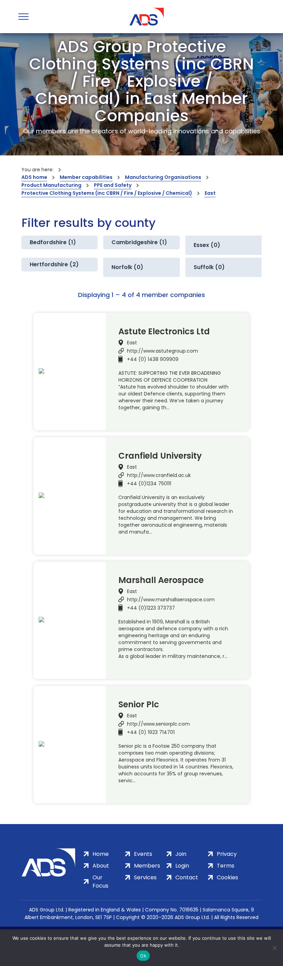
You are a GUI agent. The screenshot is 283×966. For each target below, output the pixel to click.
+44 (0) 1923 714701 (151, 732)
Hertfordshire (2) (54, 264)
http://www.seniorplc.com (158, 723)
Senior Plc (138, 704)
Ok (143, 955)
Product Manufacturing (51, 185)
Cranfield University (160, 456)
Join (180, 854)
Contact (186, 877)
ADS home (34, 177)
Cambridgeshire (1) (139, 242)
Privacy (227, 854)
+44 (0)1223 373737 (151, 607)
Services (145, 877)
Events (143, 854)
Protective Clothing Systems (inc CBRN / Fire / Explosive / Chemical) (106, 193)
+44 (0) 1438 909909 (152, 359)
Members (147, 866)
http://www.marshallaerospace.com (171, 599)
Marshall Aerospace (161, 580)
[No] (274, 947)
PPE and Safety (112, 185)
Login (182, 866)
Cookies (227, 877)
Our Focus (100, 881)
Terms (225, 866)
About (100, 866)
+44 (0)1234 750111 (149, 483)
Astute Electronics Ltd (164, 331)
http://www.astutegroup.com (162, 350)
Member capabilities (86, 177)
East (210, 193)
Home (100, 854)
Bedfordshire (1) (53, 242)
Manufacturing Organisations (163, 177)
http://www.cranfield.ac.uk (159, 475)
